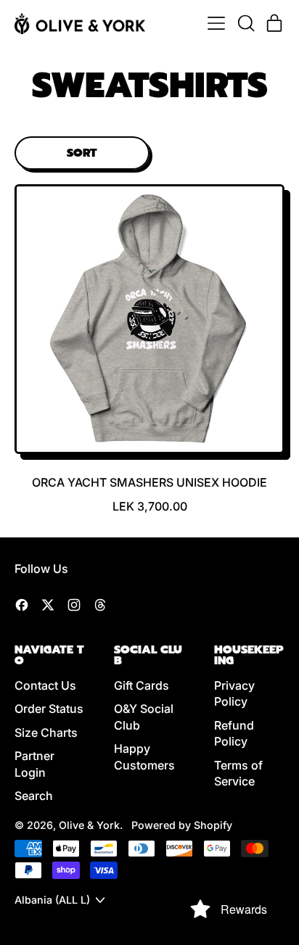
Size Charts (46, 732)
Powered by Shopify (181, 825)
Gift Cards (141, 685)
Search (34, 795)
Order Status (49, 708)
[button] (245, 23)
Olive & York (89, 825)
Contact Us (45, 685)
